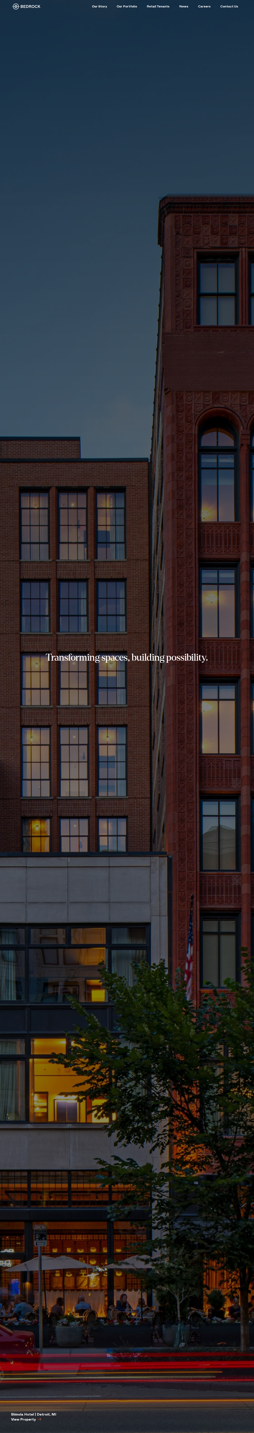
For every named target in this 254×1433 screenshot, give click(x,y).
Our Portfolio (127, 6)
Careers (204, 6)
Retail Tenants (158, 6)
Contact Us (229, 6)
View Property (23, 1419)
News (183, 6)
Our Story (99, 6)
